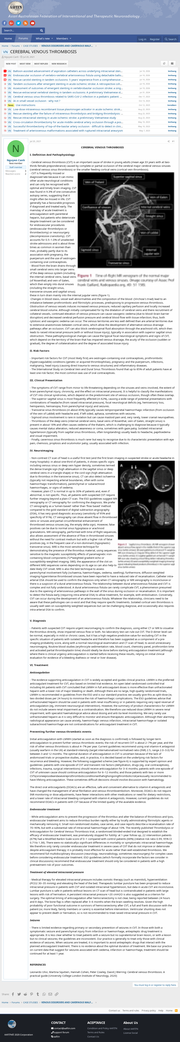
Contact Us (93, 1036)
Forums (23, 38)
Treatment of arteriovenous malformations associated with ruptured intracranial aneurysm (65, 130)
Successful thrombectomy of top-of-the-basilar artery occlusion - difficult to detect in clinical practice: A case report (80, 126)
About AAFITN (130, 1028)
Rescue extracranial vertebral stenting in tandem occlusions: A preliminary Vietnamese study (66, 92)
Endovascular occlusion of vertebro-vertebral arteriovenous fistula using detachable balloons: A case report (75, 75)
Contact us (114, 1010)
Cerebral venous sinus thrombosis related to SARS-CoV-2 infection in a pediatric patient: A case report (72, 96)
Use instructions (21, 105)
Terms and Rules (95, 1032)
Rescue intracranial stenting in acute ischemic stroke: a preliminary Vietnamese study (62, 117)
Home (8, 38)
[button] (52, 38)
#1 (173, 141)
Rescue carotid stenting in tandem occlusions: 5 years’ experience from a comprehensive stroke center (72, 79)
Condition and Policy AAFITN (102, 1028)
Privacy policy (149, 1010)
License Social (130, 1032)
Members (62, 38)
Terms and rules (131, 1010)
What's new (43, 38)
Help (160, 1010)
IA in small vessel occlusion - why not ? (34, 100)
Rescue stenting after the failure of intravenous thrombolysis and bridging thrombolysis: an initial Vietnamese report (81, 113)
